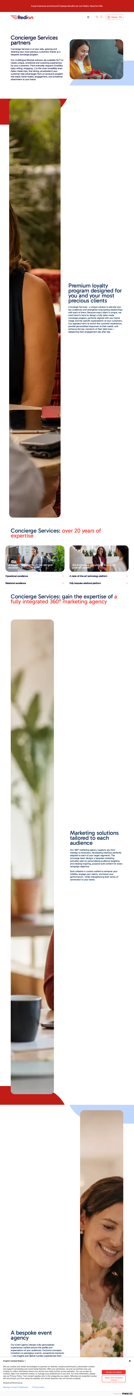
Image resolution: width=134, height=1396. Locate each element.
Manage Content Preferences (15, 1387)
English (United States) (13, 1361)
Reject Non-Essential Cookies (114, 1379)
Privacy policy (38, 1387)
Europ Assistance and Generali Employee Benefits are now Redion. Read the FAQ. (67, 6)
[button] (88, 17)
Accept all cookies (114, 1372)
